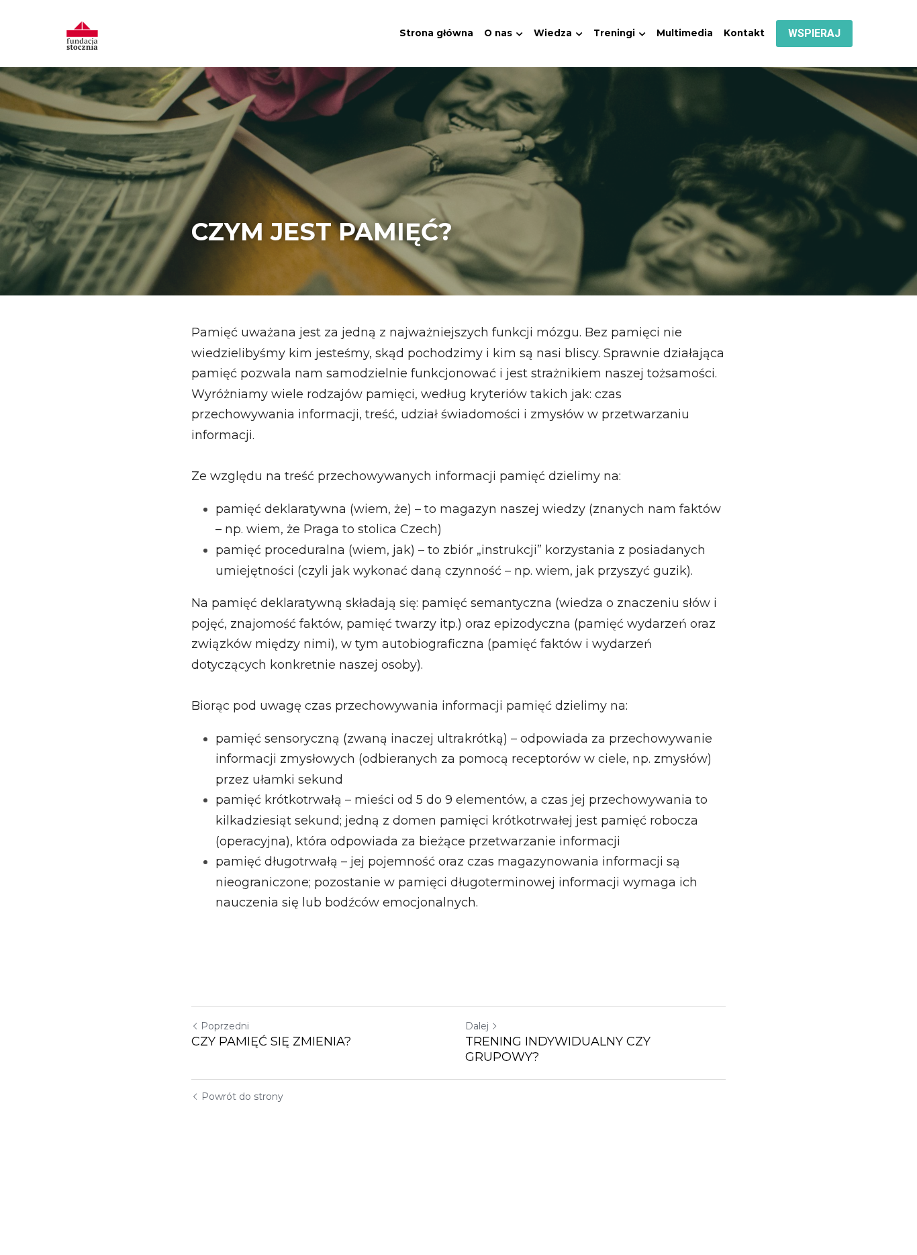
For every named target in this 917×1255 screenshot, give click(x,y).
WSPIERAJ (814, 33)
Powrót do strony (242, 1096)
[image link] (82, 32)
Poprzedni (225, 1026)
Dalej (477, 1026)
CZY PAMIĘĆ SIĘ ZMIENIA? (271, 1041)
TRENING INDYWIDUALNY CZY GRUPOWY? (557, 1049)
